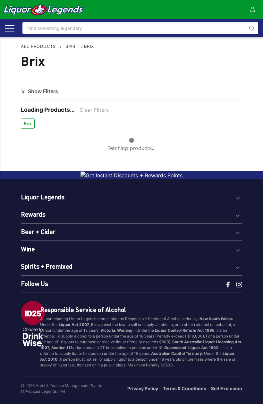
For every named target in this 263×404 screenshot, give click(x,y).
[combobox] (140, 28)
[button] (131, 196)
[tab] (131, 196)
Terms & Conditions (184, 388)
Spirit (73, 46)
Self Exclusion (226, 388)
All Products (38, 46)
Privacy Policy (142, 388)
